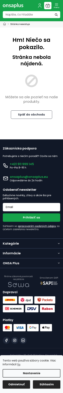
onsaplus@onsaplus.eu (29, 177)
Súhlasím (47, 384)
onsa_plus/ (14, 340)
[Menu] (56, 5)
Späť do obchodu (31, 115)
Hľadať (57, 15)
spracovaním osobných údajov (37, 226)
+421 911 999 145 (22, 164)
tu (18, 364)
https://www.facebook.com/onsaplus (6, 340)
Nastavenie (31, 373)
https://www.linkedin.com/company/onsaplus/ (23, 340)
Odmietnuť (16, 384)
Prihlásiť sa (31, 217)
